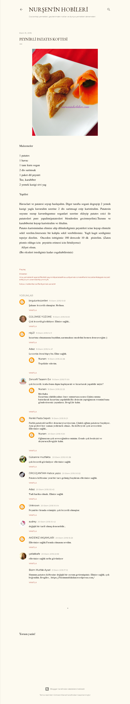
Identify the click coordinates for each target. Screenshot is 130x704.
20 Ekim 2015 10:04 (50, 505)
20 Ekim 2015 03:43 (45, 489)
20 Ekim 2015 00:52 (71, 473)
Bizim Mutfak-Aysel (39, 570)
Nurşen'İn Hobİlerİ (58, 9)
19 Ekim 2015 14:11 (44, 333)
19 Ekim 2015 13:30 (61, 317)
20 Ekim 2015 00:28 (61, 457)
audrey (32, 521)
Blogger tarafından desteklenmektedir (67, 689)
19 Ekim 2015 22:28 (56, 359)
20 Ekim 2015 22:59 (50, 554)
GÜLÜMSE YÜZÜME (40, 316)
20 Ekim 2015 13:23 (64, 538)
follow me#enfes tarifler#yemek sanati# (37, 284)
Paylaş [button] (22, 269)
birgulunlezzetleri (38, 300)
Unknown (34, 505)
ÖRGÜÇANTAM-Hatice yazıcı (45, 473)
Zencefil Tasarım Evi (40, 379)
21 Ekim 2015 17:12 (60, 570)
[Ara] (109, 9)
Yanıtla (33, 310)
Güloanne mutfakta (40, 457)
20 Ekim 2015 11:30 (56, 434)
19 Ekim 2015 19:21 (60, 418)
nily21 (32, 332)
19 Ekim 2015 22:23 (56, 389)
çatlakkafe (34, 553)
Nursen (42, 358)
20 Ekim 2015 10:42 (47, 521)
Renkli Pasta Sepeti (39, 418)
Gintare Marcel (60, 695)
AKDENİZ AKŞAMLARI (41, 537)
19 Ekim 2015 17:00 (60, 379)
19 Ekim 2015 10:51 (57, 301)
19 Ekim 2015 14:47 (44, 349)
